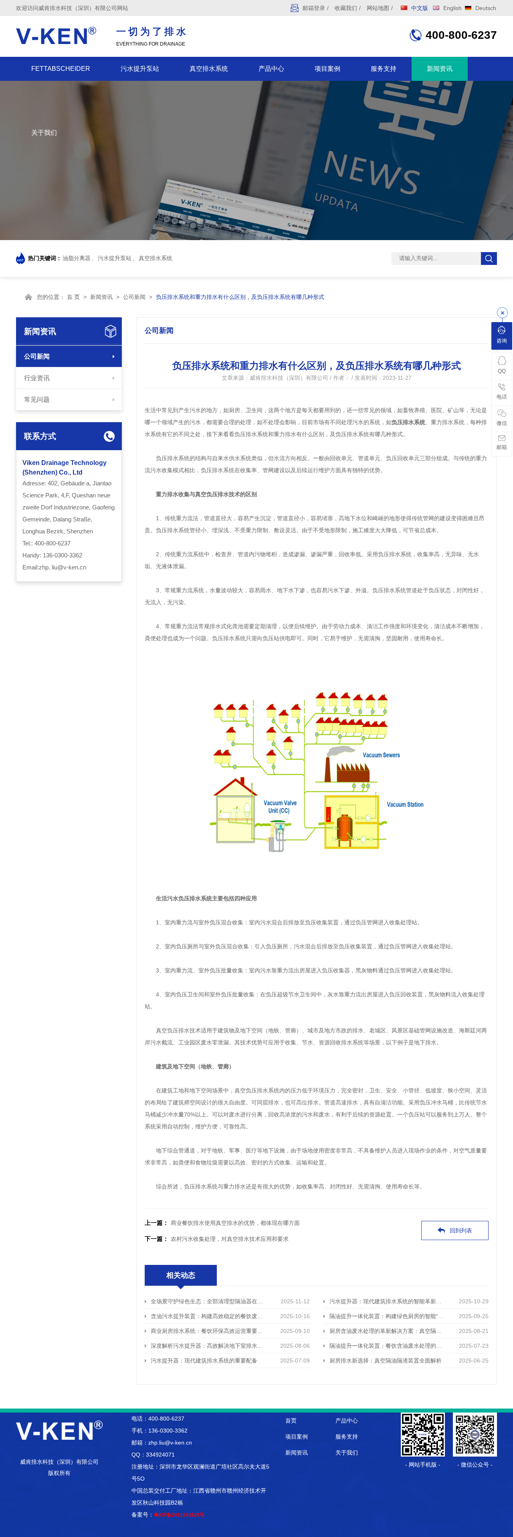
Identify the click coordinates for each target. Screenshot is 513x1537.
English (452, 8)
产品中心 (271, 68)
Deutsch (485, 8)
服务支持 (383, 68)
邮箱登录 (314, 8)
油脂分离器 (77, 258)
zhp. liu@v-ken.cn (62, 567)
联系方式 (40, 436)
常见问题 (37, 399)
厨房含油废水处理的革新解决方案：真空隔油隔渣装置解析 (387, 1331)
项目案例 (327, 68)
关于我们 (44, 132)
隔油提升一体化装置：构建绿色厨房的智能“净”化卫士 (387, 1316)
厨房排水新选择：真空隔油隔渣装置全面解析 (385, 1360)
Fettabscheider (60, 68)
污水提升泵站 (140, 68)
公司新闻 (134, 297)
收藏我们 (346, 8)
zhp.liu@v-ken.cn (170, 1442)
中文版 (419, 8)
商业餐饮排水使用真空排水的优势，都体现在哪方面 (235, 1223)
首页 (291, 1420)
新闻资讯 (439, 68)
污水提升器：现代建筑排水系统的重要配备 (204, 1360)
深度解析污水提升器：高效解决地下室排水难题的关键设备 (209, 1346)
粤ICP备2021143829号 (179, 1515)
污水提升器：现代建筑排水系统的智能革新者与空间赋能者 (387, 1301)
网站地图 (378, 8)
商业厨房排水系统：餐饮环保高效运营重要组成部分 (209, 1331)
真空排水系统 (209, 68)
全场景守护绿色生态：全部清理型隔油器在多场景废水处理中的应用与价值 (209, 1301)
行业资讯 (37, 378)
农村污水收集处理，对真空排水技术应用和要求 (230, 1239)
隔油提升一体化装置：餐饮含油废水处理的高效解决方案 (387, 1346)
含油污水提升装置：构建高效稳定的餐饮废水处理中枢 (209, 1316)
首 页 (73, 297)
